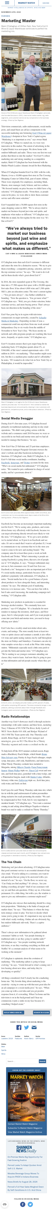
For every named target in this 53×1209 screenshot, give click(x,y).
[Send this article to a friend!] (34, 1029)
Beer (3, 1046)
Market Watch (26, 2)
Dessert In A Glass (41, 1012)
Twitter (27, 462)
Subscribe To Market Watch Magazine (25, 1128)
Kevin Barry (28, 1038)
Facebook (5, 462)
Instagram (15, 462)
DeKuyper (23, 780)
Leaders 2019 (7, 1038)
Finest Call (33, 770)
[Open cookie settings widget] (4, 1204)
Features (5, 16)
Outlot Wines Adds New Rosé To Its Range (14, 1012)
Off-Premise (40, 1038)
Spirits (3, 1050)
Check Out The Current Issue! (26, 1070)
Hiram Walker (14, 770)
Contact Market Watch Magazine (22, 1124)
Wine (3, 1054)
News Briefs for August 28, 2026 (22, 1181)
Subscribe (46, 3)
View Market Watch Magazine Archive (25, 1132)
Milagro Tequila (23, 767)
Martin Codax (36, 776)
